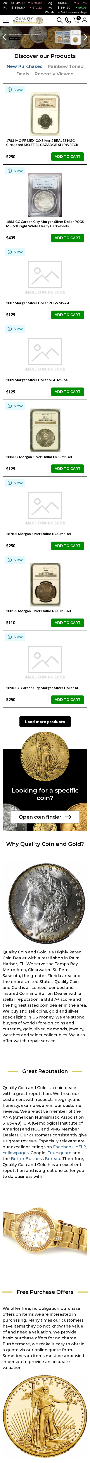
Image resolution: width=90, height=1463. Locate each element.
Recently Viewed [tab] (54, 73)
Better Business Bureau (35, 1158)
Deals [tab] (22, 73)
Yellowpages (16, 1152)
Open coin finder (40, 817)
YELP (81, 1147)
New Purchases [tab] (24, 66)
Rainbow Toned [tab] (66, 66)
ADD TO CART (68, 157)
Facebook (63, 1147)
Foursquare (59, 1152)
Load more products (45, 721)
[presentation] (5, 37)
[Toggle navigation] (6, 20)
